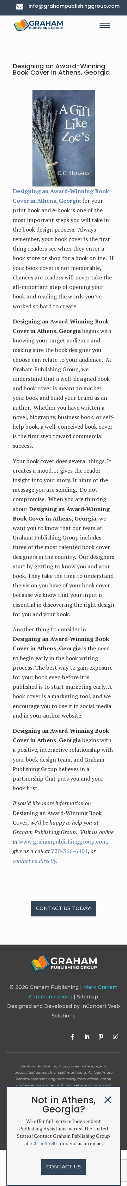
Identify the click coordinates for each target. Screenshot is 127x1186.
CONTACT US (63, 1166)
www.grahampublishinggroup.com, (64, 841)
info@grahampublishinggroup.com (74, 6)
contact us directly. (35, 861)
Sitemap (87, 996)
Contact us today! (63, 908)
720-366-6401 (69, 851)
